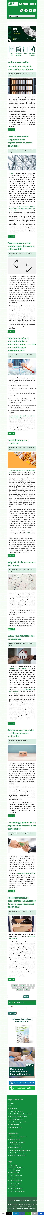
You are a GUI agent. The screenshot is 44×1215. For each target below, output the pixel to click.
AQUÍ (35, 1208)
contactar (34, 1200)
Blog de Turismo (15, 1186)
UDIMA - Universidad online (18, 1116)
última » (27, 990)
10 (29, 987)
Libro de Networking (16, 1147)
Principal (10, 25)
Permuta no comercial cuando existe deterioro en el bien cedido (21, 246)
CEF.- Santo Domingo (16, 1119)
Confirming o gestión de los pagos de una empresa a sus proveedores (22, 825)
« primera (15, 985)
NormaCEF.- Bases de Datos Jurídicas (21, 1114)
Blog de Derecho (15, 1170)
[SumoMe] (41, 1213)
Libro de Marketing (15, 1145)
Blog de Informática (16, 1175)
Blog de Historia (14, 1172)
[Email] (35, 1213)
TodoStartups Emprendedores (19, 1122)
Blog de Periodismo (16, 1180)
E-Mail (10, 1007)
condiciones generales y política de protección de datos (24, 1205)
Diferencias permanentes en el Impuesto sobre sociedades (21, 733)
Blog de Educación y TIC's (17, 1191)
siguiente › (19, 990)
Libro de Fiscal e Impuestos (18, 1137)
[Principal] (22, 6)
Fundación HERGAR (16, 1127)
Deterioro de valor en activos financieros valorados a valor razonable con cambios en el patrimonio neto (22, 344)
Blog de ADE (13, 1165)
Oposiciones (13, 1108)
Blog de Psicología (15, 1183)
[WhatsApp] (28, 1213)
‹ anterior (22, 985)
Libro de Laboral (15, 1139)
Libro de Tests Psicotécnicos (18, 1153)
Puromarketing (14, 1124)
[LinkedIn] (16, 1213)
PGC (33, 378)
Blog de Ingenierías (16, 1178)
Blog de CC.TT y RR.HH (16, 1168)
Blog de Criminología (16, 1188)
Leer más (11, 130)
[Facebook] (22, 1213)
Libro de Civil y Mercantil (17, 1142)
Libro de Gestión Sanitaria (18, 1155)
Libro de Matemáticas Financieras (20, 1150)
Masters (12, 1103)
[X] (9, 1213)
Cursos (12, 1106)
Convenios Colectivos (16, 1111)
